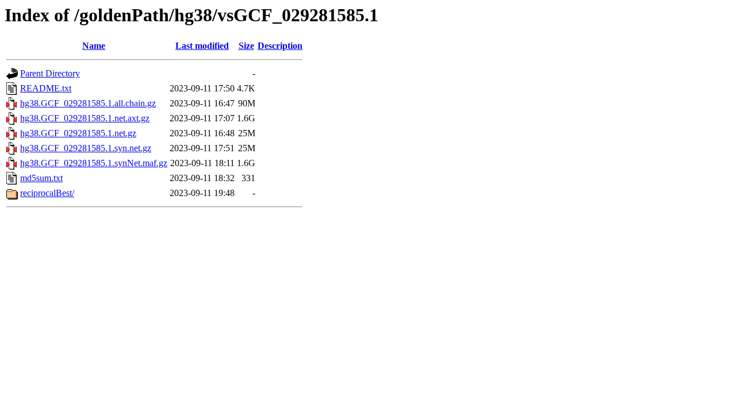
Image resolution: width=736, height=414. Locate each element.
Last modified (202, 46)
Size (246, 46)
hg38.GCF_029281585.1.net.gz (78, 133)
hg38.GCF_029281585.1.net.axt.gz (85, 118)
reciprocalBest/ (47, 193)
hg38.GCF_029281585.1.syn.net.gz (85, 148)
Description (280, 46)
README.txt (45, 88)
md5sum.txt (41, 178)
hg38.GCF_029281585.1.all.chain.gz (88, 103)
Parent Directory (50, 73)
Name (93, 46)
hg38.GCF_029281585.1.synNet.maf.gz (93, 163)
